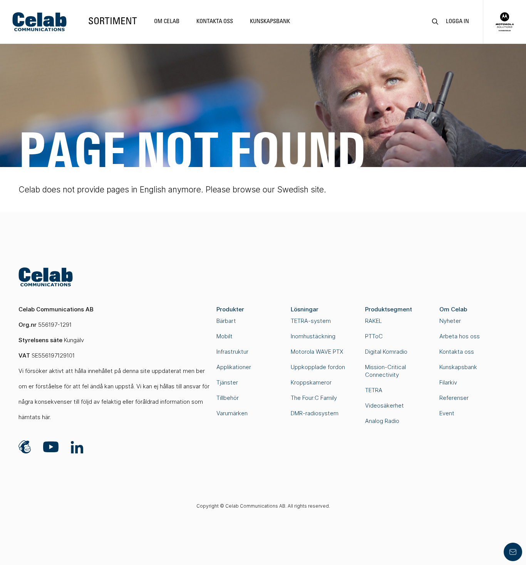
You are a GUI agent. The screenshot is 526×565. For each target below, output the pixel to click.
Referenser (454, 397)
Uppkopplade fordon (318, 367)
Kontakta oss (214, 21)
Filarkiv (448, 382)
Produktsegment (388, 309)
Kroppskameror (311, 382)
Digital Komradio (386, 351)
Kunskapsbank (270, 21)
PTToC (374, 336)
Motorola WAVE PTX (317, 351)
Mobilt (224, 336)
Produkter (230, 309)
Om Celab (166, 21)
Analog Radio (382, 421)
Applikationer (233, 367)
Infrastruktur (232, 351)
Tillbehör (227, 397)
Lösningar (304, 309)
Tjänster (227, 382)
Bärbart (226, 320)
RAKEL (373, 320)
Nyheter (450, 320)
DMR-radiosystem (314, 413)
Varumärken (232, 413)
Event (446, 413)
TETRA (373, 390)
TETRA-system (311, 320)
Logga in (457, 21)
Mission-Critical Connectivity (385, 370)
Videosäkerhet (384, 405)
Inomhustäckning (313, 336)
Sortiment (112, 21)
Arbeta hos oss (459, 336)
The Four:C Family (314, 397)
